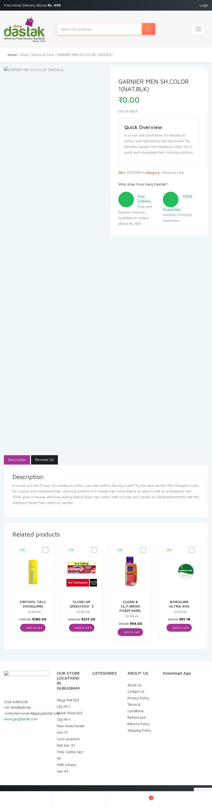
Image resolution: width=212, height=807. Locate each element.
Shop (24, 55)
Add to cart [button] (34, 628)
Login (204, 5)
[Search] (148, 29)
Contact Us (135, 691)
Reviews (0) (44, 460)
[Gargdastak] (24, 29)
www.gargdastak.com (20, 719)
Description (17, 460)
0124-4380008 (16, 702)
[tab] (17, 460)
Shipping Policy (139, 730)
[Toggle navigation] (198, 29)
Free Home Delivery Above (33, 5)
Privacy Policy (138, 698)
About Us (134, 685)
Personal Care (43, 55)
